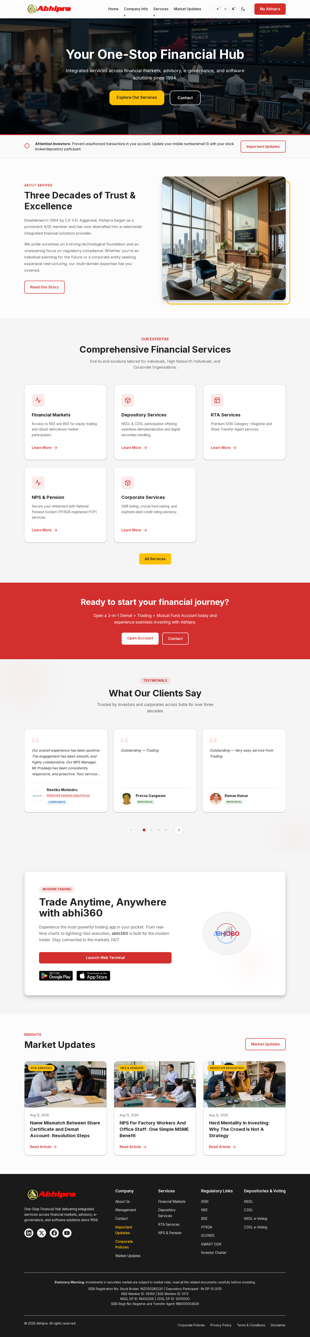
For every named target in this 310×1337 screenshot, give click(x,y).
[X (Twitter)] (41, 1233)
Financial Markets (171, 1201)
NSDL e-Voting (255, 1218)
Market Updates (187, 9)
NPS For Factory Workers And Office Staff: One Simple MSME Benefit (154, 1129)
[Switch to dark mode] (243, 9)
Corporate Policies (191, 1325)
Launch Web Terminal (105, 957)
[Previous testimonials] (131, 830)
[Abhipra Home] (49, 9)
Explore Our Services (137, 97)
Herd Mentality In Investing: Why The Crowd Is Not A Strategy (239, 1129)
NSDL (248, 1201)
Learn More (42, 448)
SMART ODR (211, 1244)
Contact (185, 97)
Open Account (140, 638)
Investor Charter (213, 1252)
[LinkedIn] (28, 1233)
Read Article (40, 1147)
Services (160, 9)
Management (125, 1210)
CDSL (248, 1210)
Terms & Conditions (251, 1325)
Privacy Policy (220, 1325)
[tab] (144, 830)
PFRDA (206, 1227)
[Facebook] (54, 1233)
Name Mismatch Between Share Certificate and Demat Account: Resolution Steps (65, 1129)
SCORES (207, 1235)
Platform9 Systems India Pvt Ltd (68, 795)
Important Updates (263, 146)
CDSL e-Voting (255, 1227)
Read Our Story (44, 287)
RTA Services (169, 1224)
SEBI (204, 1201)
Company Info (136, 9)
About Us (122, 1201)
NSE (204, 1210)
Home (113, 9)
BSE (204, 1218)
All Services (155, 559)
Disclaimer (278, 1325)
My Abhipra (270, 9)
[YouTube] (66, 1233)
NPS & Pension (170, 1233)
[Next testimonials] (179, 830)
